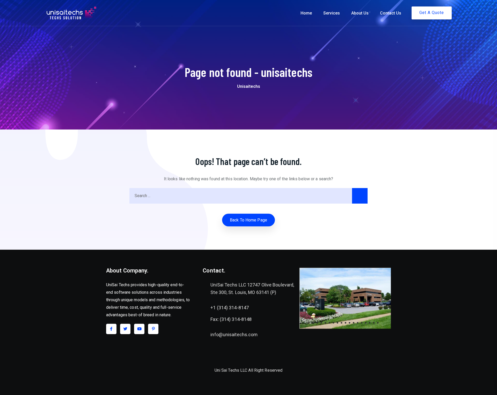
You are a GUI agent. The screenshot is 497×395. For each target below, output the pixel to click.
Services (331, 13)
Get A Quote (431, 12)
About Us (360, 13)
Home (306, 13)
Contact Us (390, 13)
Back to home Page (248, 220)
